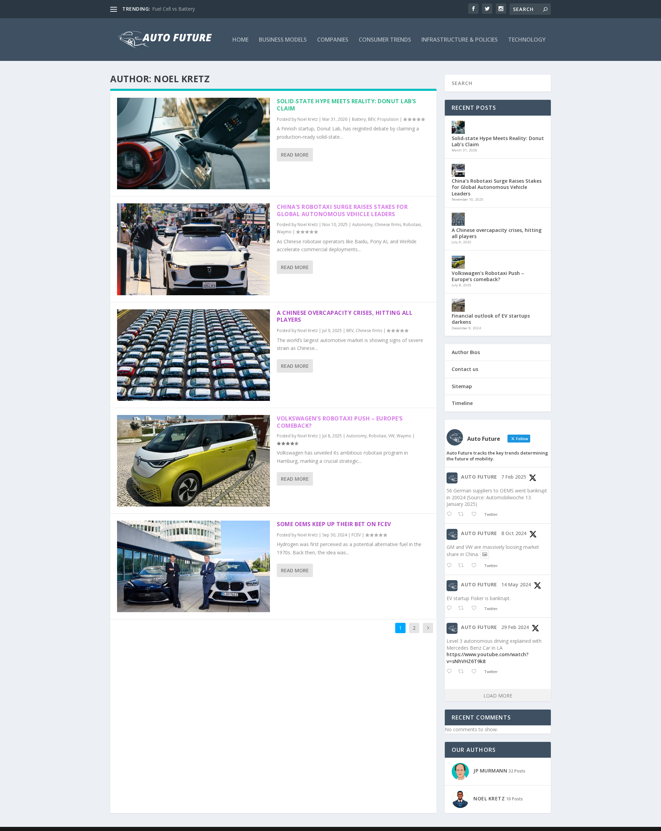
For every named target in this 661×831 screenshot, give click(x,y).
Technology (527, 40)
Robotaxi (412, 224)
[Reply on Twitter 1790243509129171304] (451, 608)
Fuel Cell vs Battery (173, 9)
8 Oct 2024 (513, 533)
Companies (332, 40)
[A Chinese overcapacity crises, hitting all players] (193, 355)
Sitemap (462, 386)
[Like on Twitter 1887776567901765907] (476, 514)
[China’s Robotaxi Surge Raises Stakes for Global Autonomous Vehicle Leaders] (193, 249)
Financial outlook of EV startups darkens (491, 318)
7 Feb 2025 (513, 476)
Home (240, 40)
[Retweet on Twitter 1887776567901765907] (463, 514)
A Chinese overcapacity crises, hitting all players (344, 316)
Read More (295, 154)
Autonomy (362, 224)
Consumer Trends (385, 40)
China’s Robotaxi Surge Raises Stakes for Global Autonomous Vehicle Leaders (342, 210)
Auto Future (479, 477)
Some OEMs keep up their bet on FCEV (334, 524)
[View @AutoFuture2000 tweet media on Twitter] (485, 554)
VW (391, 436)
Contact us (465, 369)
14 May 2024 (516, 584)
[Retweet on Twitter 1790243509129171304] (463, 608)
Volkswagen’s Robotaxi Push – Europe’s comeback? (340, 422)
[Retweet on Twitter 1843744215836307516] (463, 565)
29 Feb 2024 (515, 627)
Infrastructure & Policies (459, 40)
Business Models (283, 40)
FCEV (356, 535)
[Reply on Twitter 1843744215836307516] (451, 565)
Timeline (462, 403)
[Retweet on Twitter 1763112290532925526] (463, 671)
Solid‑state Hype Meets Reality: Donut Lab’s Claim (346, 104)
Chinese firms (388, 224)
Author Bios (466, 352)
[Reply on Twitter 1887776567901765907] (451, 514)
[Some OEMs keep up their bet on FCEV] (193, 566)
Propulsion (388, 119)
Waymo (284, 232)
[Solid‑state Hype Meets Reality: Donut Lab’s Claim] (193, 143)
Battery (359, 119)
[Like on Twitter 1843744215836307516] (476, 565)
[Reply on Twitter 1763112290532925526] (451, 671)
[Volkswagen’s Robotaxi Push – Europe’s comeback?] (193, 461)
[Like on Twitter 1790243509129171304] (476, 608)
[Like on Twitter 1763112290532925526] (476, 671)
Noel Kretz (307, 119)
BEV (371, 119)
